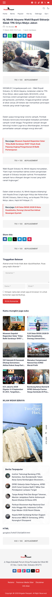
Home (5, 14)
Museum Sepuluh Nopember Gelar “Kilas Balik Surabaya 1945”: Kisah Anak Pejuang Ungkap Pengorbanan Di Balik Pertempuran (13, 336)
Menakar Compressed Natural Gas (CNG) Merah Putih (37, 362)
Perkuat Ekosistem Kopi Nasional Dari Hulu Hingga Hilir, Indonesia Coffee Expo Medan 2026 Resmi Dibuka (28, 507)
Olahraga (38, 14)
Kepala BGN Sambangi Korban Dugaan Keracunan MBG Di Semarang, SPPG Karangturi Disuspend (28, 517)
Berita (12, 14)
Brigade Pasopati (25, 593)
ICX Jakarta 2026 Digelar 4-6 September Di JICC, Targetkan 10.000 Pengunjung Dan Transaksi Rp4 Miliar (13, 389)
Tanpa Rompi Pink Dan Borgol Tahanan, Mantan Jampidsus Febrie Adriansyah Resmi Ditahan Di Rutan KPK (29, 497)
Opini (46, 14)
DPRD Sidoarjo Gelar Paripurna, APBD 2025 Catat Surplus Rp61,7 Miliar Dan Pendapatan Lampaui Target (28, 487)
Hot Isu (29, 14)
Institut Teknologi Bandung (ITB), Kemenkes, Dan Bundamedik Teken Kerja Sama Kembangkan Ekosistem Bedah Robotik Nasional (27, 477)
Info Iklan (26, 586)
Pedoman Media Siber (25, 582)
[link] (32, 3)
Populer (20, 14)
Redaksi (11, 582)
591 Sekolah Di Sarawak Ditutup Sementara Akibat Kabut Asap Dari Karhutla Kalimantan (13, 363)
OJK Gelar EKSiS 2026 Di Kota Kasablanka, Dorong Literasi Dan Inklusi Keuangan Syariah (23, 210)
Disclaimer (40, 582)
